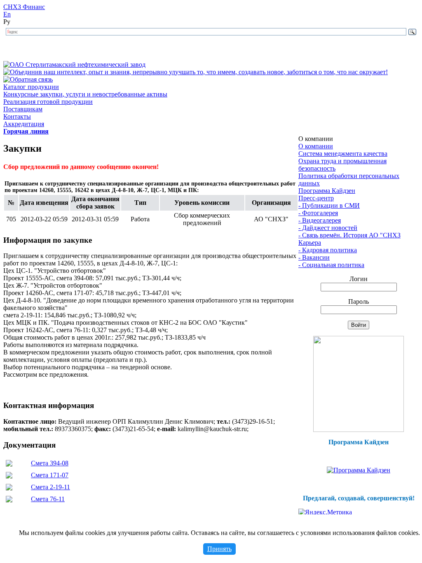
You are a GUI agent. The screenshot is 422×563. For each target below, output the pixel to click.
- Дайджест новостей (327, 227)
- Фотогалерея (318, 212)
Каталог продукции (31, 86)
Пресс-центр (316, 198)
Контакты (17, 116)
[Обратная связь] (28, 79)
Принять (219, 548)
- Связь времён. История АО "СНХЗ (349, 235)
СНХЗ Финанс (24, 6)
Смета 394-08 (49, 463)
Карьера (309, 242)
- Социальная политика (331, 264)
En (7, 14)
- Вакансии (314, 257)
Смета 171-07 (49, 475)
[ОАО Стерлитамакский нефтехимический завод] (74, 64)
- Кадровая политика (327, 249)
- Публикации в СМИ (329, 205)
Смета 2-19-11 (50, 486)
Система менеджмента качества (342, 153)
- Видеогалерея (319, 220)
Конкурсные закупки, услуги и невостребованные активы (85, 94)
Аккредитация (23, 123)
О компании (315, 146)
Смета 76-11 (48, 498)
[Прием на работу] (358, 429)
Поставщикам (22, 109)
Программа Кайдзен (326, 190)
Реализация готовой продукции (48, 101)
